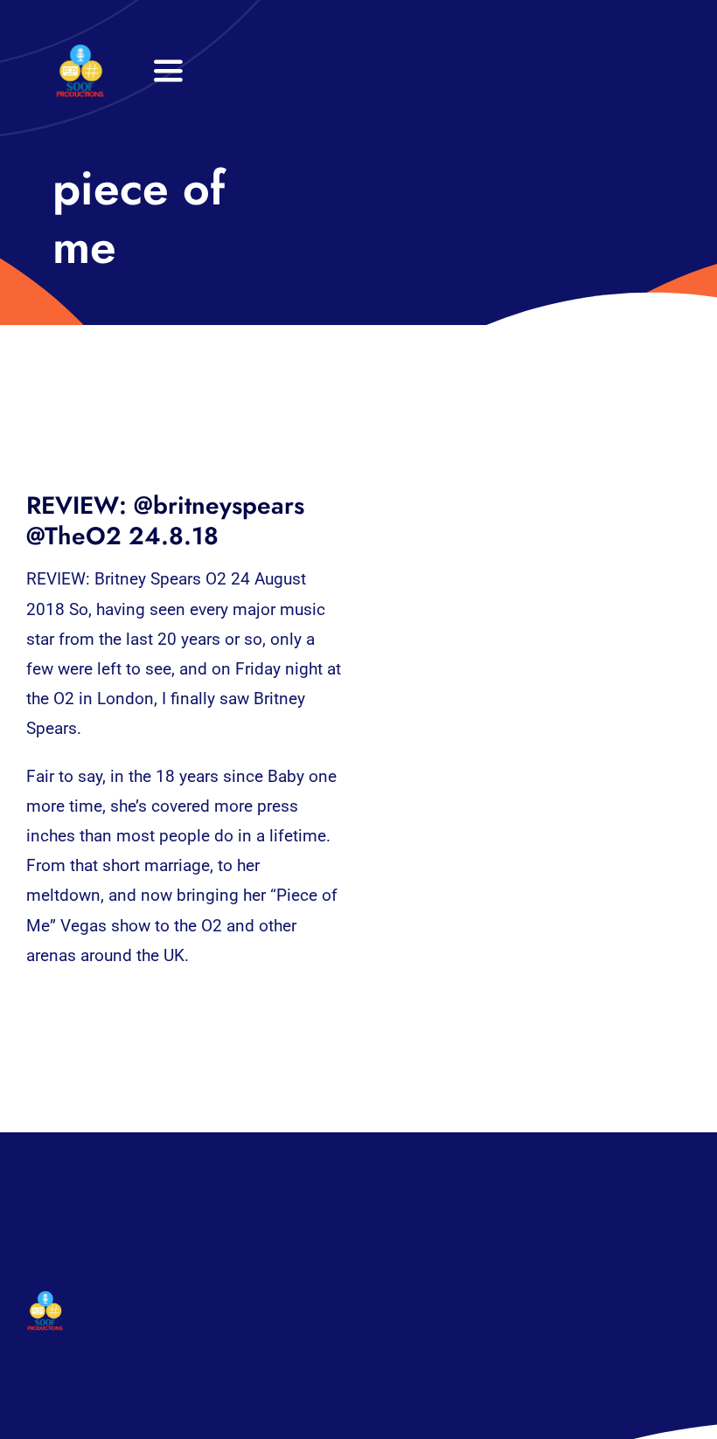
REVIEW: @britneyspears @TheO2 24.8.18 (165, 521)
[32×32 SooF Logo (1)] (80, 52)
